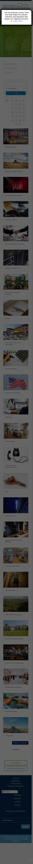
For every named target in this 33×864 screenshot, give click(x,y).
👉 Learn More (16, 21)
